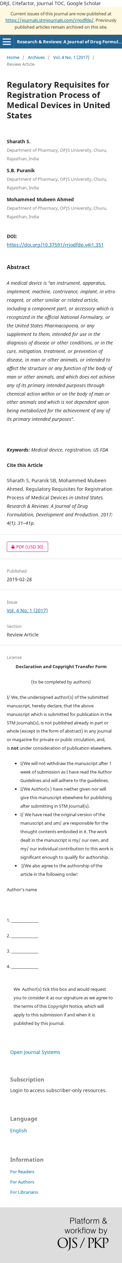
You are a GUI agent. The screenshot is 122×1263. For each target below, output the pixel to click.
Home (13, 57)
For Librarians (24, 1192)
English (18, 1130)
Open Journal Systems (35, 1052)
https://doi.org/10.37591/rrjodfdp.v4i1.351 (55, 244)
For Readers (22, 1172)
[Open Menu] (7, 41)
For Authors (22, 1182)
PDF (25, 547)
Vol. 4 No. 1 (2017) (71, 57)
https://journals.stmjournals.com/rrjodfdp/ (49, 20)
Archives (36, 57)
